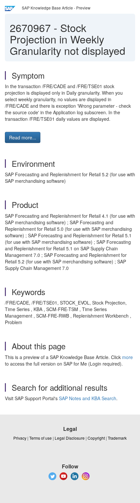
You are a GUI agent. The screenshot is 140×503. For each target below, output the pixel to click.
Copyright (96, 438)
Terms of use (40, 438)
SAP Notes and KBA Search (87, 398)
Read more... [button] (22, 137)
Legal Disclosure (70, 438)
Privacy (19, 438)
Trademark (117, 438)
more (127, 357)
